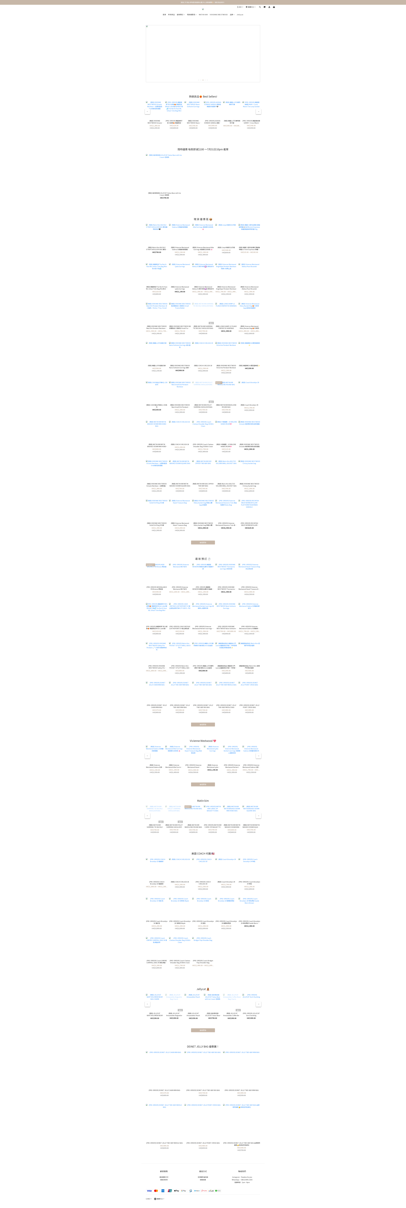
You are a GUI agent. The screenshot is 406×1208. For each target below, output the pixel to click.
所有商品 (171, 14)
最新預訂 (180, 14)
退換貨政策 (164, 1180)
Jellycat (240, 14)
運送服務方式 (163, 1177)
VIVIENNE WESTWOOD (219, 14)
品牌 (231, 14)
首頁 (164, 14)
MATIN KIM (203, 14)
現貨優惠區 (191, 14)
